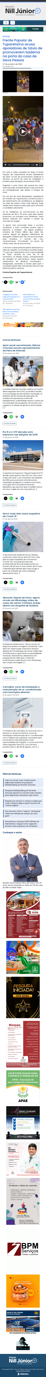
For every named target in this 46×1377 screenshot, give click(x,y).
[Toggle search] (12, 23)
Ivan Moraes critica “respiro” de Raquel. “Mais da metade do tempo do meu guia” (23, 813)
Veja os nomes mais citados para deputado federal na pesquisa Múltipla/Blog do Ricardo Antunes (20, 782)
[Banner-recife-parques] (23, 957)
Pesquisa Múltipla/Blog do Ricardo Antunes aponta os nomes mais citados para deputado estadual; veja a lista (23, 793)
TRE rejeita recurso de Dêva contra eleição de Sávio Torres (11, 311)
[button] (23, 131)
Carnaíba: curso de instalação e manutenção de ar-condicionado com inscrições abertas (22, 689)
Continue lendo (10, 423)
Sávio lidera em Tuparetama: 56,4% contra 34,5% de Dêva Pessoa (31, 297)
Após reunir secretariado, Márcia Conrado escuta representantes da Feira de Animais (21, 348)
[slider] (21, 164)
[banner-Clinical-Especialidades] (23, 1044)
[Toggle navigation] (6, 23)
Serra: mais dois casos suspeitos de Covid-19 (21, 515)
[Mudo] (37, 165)
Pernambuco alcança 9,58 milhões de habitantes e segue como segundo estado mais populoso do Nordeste (22, 823)
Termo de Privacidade (23, 1371)
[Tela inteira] (40, 165)
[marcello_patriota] (23, 1343)
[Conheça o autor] (23, 859)
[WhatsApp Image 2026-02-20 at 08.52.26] (23, 997)
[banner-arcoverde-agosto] (23, 324)
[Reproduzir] (5, 165)
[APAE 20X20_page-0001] (23, 1086)
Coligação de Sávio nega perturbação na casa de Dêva (11, 296)
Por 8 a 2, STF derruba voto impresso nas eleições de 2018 (20, 433)
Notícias (6, 36)
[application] (23, 131)
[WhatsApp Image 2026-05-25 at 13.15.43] (23, 914)
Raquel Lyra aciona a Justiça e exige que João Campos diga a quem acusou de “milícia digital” (23, 803)
